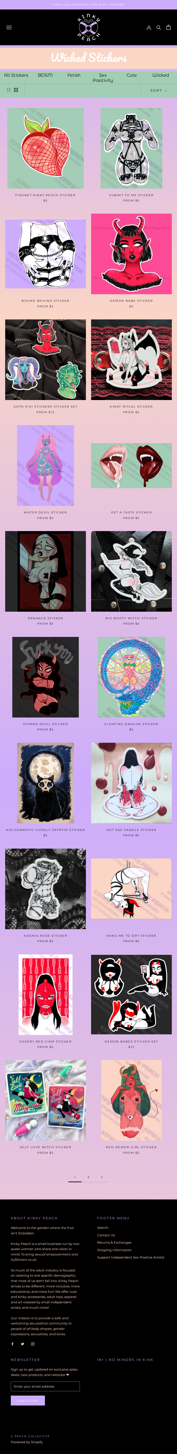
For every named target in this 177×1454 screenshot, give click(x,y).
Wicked (160, 75)
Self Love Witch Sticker (45, 1147)
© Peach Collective (30, 1436)
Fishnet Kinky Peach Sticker (45, 195)
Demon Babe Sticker (131, 300)
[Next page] (102, 1177)
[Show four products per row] (16, 90)
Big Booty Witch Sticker (131, 618)
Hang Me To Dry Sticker (131, 935)
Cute (132, 75)
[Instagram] (32, 1344)
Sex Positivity (103, 78)
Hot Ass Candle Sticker (131, 830)
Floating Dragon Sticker (131, 724)
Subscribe (28, 1400)
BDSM (45, 75)
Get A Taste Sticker (131, 512)
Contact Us (106, 1235)
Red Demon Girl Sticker (131, 1147)
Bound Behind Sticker (46, 300)
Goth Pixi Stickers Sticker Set (46, 406)
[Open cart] (168, 27)
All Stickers (16, 75)
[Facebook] (12, 1344)
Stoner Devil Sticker (45, 724)
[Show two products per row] (9, 90)
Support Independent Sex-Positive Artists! (130, 1257)
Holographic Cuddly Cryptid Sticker (45, 830)
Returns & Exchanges (114, 1242)
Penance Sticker (45, 618)
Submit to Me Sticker (131, 195)
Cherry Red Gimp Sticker (45, 1041)
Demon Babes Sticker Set (131, 1041)
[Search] (158, 27)
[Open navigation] (9, 27)
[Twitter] (22, 1344)
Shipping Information (114, 1250)
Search (102, 1228)
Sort (157, 90)
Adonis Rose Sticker (45, 935)
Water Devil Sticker (45, 512)
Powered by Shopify (27, 1442)
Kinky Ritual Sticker (131, 406)
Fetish (74, 75)
